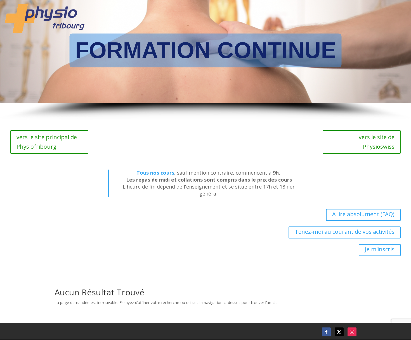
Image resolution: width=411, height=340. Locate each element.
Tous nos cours (155, 172)
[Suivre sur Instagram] (352, 331)
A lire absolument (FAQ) (363, 214)
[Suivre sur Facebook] (326, 331)
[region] (205, 60)
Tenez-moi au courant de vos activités (345, 231)
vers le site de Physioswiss (377, 141)
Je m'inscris (380, 249)
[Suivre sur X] (339, 331)
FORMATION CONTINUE (205, 50)
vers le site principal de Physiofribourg (46, 141)
